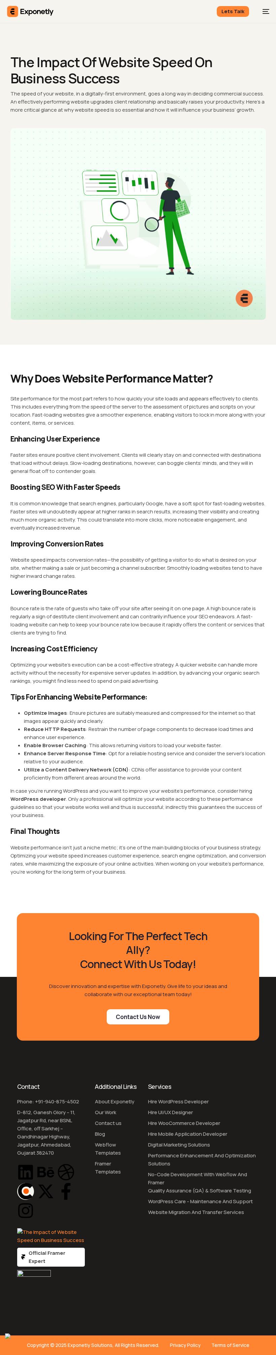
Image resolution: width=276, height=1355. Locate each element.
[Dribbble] (66, 1172)
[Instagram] (25, 1210)
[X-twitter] (45, 1191)
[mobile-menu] (262, 11)
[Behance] (45, 1172)
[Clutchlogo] (25, 1191)
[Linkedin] (25, 1172)
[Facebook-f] (66, 1191)
